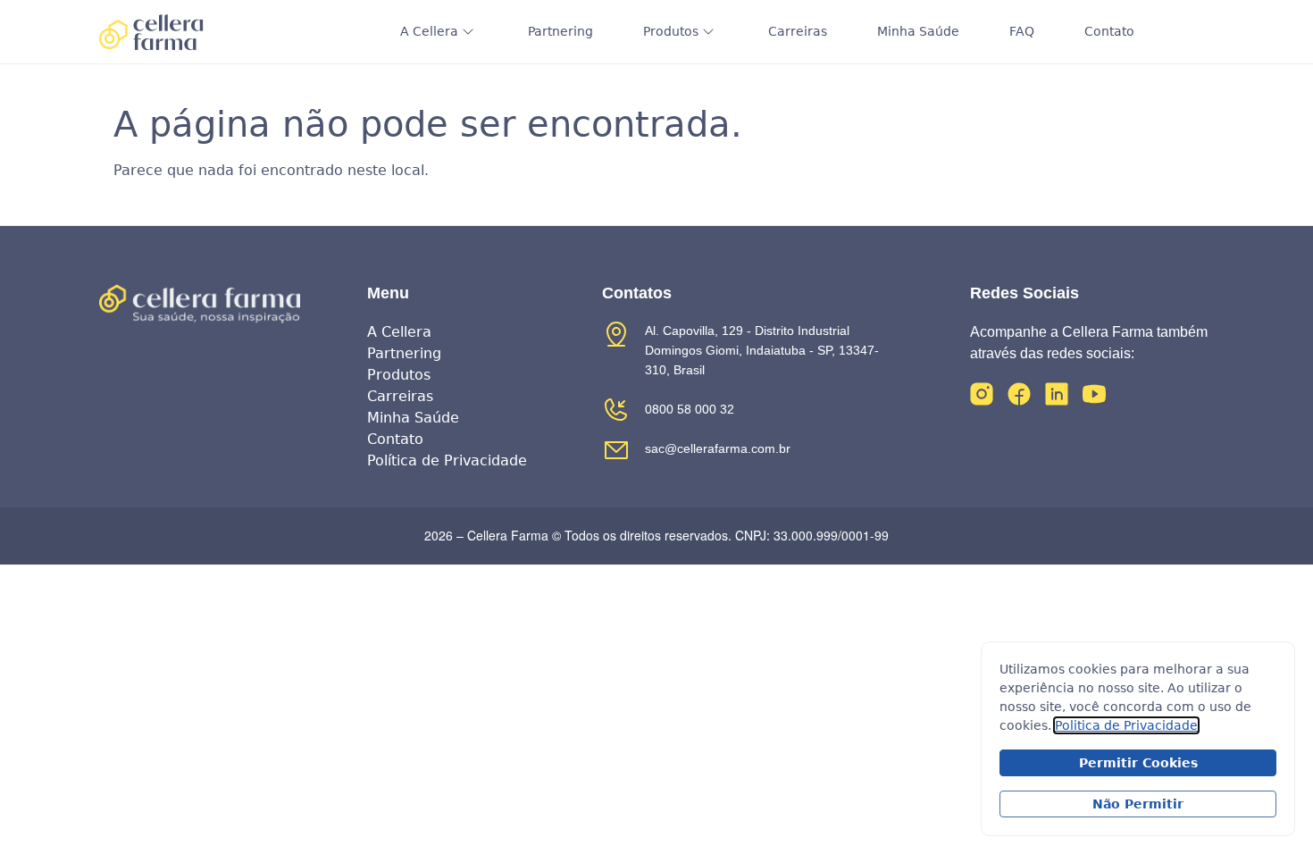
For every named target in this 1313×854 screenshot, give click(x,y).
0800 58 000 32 (689, 409)
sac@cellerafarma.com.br (717, 448)
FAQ (1021, 31)
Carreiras (797, 31)
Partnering (560, 31)
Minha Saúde (918, 31)
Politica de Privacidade (1126, 725)
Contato (1109, 31)
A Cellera (429, 31)
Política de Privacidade (447, 460)
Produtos (670, 31)
